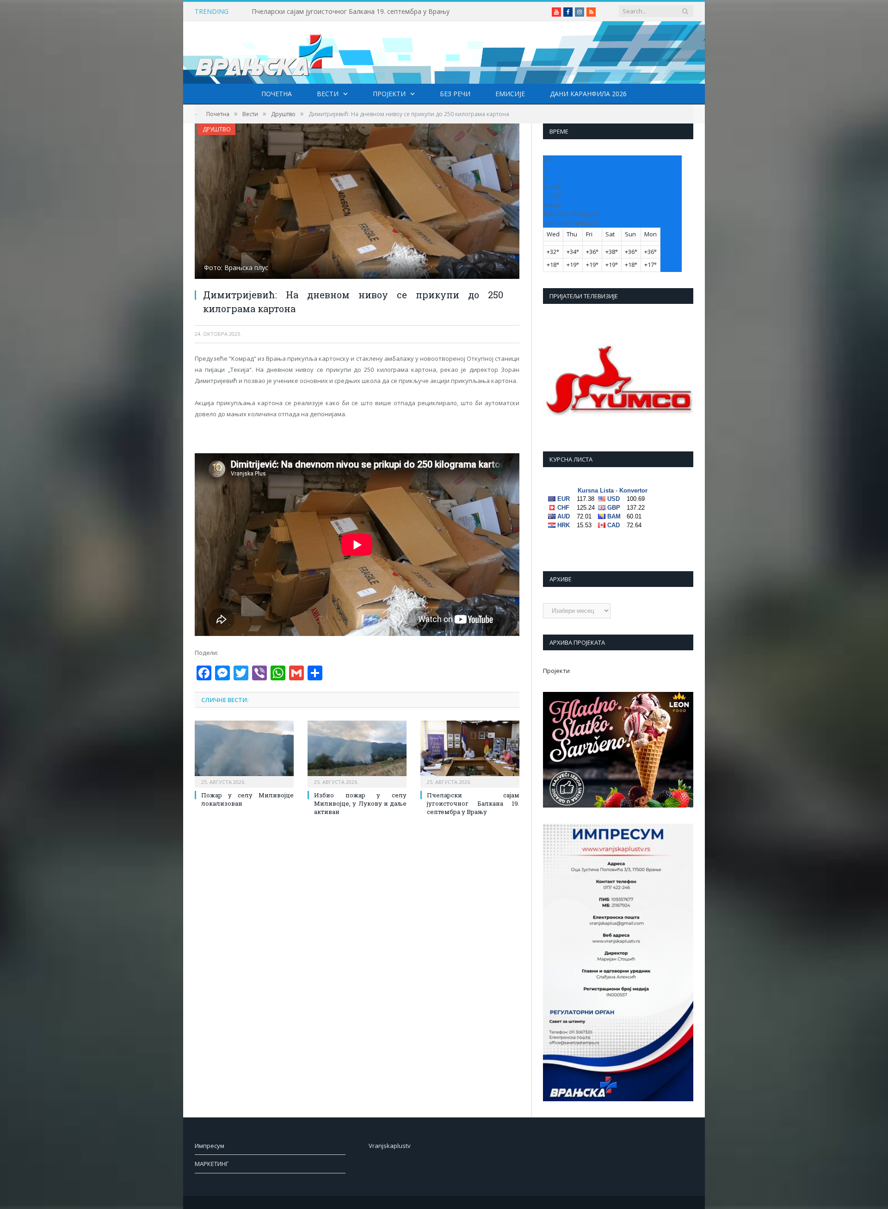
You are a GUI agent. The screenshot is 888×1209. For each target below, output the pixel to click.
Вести (328, 93)
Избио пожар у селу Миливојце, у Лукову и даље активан (360, 803)
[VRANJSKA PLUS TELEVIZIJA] (264, 52)
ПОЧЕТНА (276, 93)
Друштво (217, 129)
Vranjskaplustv (390, 1145)
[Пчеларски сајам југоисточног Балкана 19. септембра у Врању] (469, 753)
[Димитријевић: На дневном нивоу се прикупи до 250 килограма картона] (357, 202)
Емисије (510, 93)
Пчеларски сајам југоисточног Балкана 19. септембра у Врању (351, 11)
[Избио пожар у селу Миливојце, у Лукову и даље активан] (357, 753)
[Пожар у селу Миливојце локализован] (244, 753)
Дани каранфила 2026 (588, 93)
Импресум (209, 1145)
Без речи (455, 93)
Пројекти (389, 93)
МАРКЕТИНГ (211, 1164)
